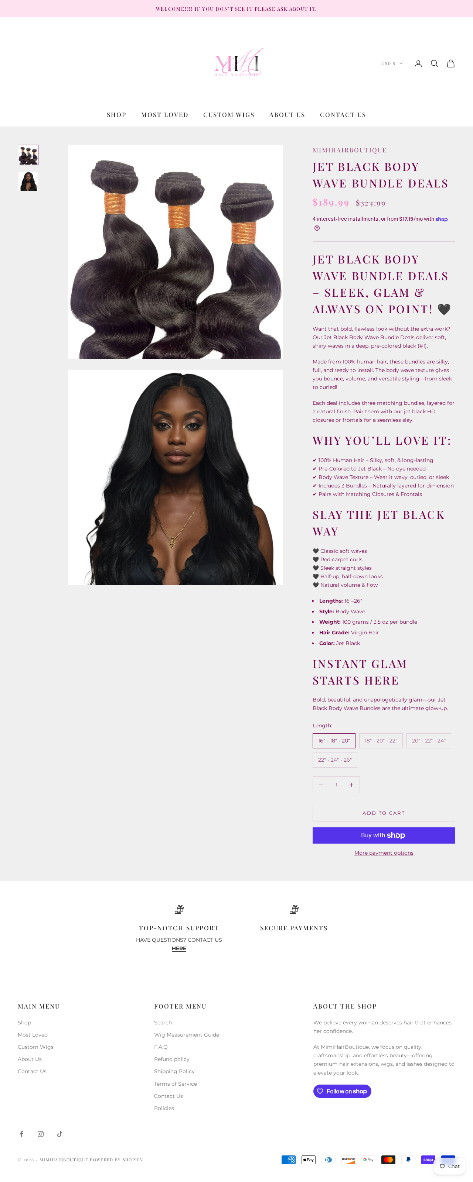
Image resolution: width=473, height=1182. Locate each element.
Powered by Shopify (116, 1159)
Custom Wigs (229, 114)
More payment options (384, 853)
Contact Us (343, 114)
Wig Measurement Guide (186, 1034)
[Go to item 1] (28, 155)
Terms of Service (175, 1084)
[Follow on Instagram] (40, 1134)
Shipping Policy (174, 1071)
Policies (164, 1108)
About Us (287, 114)
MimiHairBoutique (350, 150)
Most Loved (164, 114)
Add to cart (384, 813)
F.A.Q (161, 1047)
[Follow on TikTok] (60, 1134)
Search (163, 1022)
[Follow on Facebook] (21, 1134)
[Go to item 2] (28, 181)
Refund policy (172, 1059)
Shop (116, 114)
